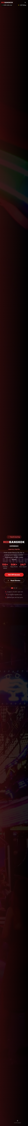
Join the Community (14, 575)
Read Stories (15, 580)
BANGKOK (7, 2)
